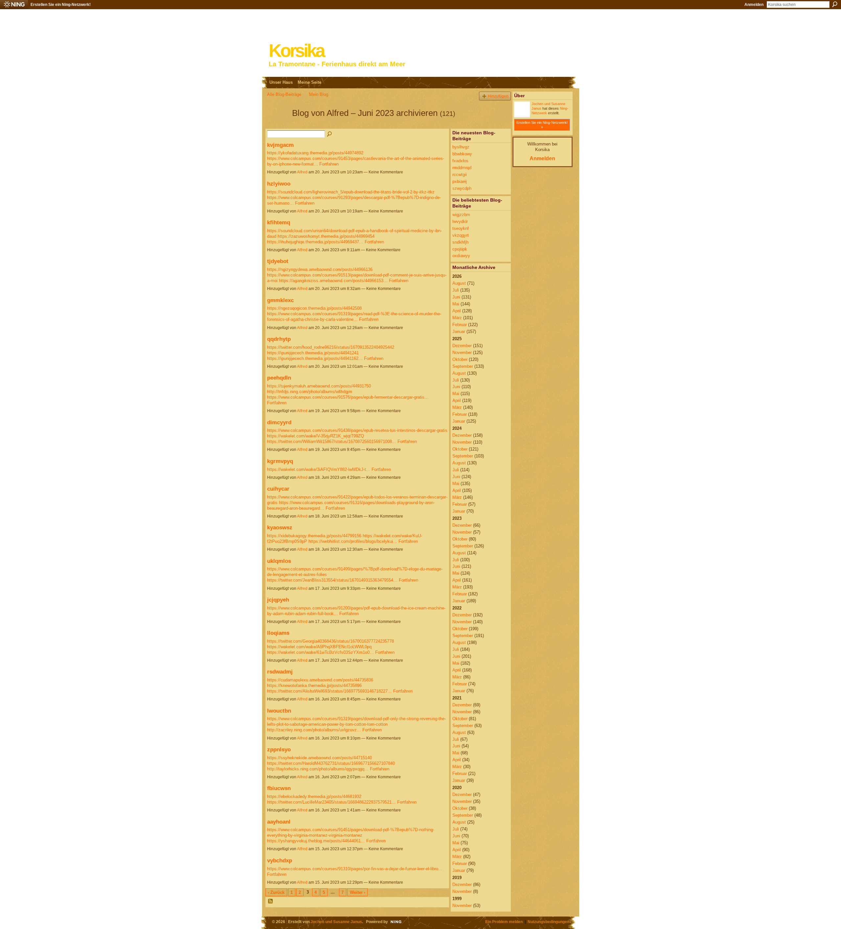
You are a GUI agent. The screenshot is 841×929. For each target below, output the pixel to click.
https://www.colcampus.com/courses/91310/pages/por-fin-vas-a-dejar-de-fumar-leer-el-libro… (355, 868)
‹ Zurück (276, 892)
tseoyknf (460, 228)
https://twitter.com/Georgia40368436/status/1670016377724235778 (330, 641)
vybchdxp (279, 860)
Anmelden (753, 4)
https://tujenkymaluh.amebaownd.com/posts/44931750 (319, 386)
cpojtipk (459, 249)
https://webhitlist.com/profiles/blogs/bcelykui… (352, 541)
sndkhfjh (460, 242)
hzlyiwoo (278, 183)
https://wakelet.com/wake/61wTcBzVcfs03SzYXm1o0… (320, 652)
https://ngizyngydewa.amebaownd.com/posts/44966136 (320, 269)
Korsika (296, 51)
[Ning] (14, 4)
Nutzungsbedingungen (548, 921)
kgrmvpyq (280, 461)
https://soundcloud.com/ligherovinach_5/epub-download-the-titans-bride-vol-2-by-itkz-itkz (351, 191)
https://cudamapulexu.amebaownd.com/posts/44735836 (320, 679)
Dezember (462, 345)
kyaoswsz (279, 527)
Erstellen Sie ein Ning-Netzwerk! (61, 4)
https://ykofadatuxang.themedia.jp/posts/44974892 (315, 152)
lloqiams (278, 633)
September (462, 366)
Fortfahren (329, 164)
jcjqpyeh (278, 599)
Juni (456, 297)
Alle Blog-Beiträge (284, 94)
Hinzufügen (498, 96)
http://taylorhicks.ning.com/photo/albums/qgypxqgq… (318, 768)
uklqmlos (279, 561)
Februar (459, 324)
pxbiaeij (459, 181)
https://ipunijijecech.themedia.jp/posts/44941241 (313, 352)
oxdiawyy (461, 255)
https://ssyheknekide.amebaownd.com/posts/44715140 (319, 757)
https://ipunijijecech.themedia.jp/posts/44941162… (315, 358)
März (457, 317)
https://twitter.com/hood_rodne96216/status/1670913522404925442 (330, 347)
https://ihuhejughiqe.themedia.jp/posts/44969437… (315, 241)
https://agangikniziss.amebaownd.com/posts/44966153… (333, 280)
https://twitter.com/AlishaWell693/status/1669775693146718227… (329, 691)
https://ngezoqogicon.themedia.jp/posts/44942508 (314, 308)
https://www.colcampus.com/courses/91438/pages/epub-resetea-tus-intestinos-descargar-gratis (357, 430)
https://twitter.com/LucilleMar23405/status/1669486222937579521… (331, 802)
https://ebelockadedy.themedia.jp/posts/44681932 (314, 796)
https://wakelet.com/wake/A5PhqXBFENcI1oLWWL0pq (319, 646)
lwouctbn (279, 710)
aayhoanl (278, 821)
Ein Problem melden (504, 921)
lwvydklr (460, 221)
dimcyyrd (279, 422)
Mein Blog (318, 94)
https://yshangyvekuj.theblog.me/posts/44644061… (316, 840)
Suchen (834, 4)
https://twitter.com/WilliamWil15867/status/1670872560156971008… (331, 441)
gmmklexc (280, 300)
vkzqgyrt (460, 235)
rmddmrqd (461, 167)
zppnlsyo (279, 749)
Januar (458, 331)
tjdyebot (277, 261)
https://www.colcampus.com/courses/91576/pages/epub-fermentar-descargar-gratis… (348, 397)
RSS (271, 901)
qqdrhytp (279, 339)
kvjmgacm (280, 145)
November (462, 352)
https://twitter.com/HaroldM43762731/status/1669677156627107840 (331, 763)
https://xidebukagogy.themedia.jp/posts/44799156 (314, 535)
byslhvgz (460, 146)
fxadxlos (460, 160)
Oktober (459, 359)
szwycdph (461, 188)
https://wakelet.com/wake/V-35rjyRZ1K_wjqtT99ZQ (315, 435)
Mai (455, 303)
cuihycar (278, 488)
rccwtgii (459, 174)
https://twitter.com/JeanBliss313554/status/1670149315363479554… (332, 580)
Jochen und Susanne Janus (336, 921)
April (456, 310)
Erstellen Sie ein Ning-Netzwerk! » (542, 125)
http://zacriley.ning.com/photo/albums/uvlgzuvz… (314, 729)
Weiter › (357, 892)
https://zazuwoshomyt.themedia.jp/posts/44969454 (326, 236)
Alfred (302, 172)
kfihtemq (278, 222)
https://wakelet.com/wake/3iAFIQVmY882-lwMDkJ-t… (318, 469)
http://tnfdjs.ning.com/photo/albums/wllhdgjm (309, 391)
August (459, 283)
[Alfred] (277, 125)
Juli (455, 290)
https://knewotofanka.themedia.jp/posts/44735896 (314, 685)
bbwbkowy (462, 153)
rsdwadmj (280, 671)
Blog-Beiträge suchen (330, 134)
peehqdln (279, 377)
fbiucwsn (279, 788)
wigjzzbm (461, 214)
